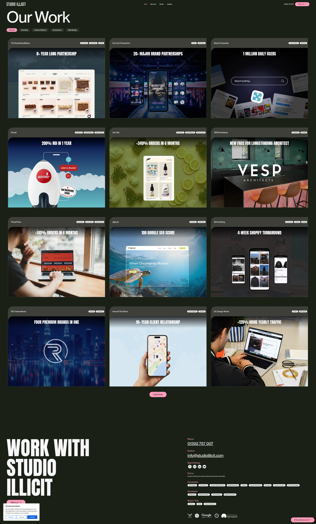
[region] (21, 512)
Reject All (21, 517)
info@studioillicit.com (205, 455)
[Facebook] (190, 466)
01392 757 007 (289, 4)
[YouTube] (204, 466)
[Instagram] (194, 466)
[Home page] (16, 4)
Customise (10, 517)
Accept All (32, 517)
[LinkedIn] (199, 466)
